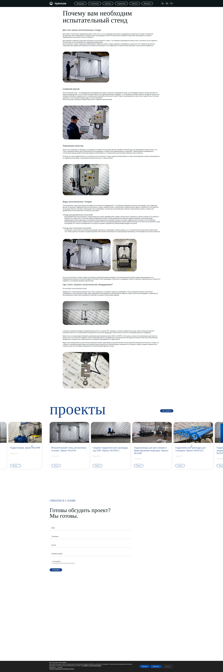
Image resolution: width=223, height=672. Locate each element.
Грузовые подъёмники (90, 612)
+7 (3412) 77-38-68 (120, 656)
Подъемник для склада (91, 623)
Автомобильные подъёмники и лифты (66, 608)
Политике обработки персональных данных (61, 668)
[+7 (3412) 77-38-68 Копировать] (162, 3)
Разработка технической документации (155, 621)
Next (191, 445)
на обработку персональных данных (63, 563)
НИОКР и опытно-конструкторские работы (156, 611)
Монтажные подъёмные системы (123, 618)
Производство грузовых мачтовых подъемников (98, 635)
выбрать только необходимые (92, 665)
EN (171, 3)
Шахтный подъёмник (90, 625)
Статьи (86, 651)
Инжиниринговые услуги (152, 605)
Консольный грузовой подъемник (93, 615)
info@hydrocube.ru (120, 658)
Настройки (168, 666)
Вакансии (57, 654)
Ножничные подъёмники (91, 620)
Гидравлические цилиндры (121, 611)
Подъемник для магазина (91, 627)
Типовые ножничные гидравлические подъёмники (98, 637)
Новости (86, 654)
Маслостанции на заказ (121, 613)
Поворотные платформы (62, 613)
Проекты (86, 656)
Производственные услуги (151, 616)
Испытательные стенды (121, 621)
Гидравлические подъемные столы (94, 610)
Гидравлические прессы (121, 616)
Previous (32, 445)
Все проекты (88, 659)
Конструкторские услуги (150, 608)
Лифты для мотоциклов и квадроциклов (66, 611)
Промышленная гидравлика (123, 605)
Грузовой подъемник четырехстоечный (95, 630)
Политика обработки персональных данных (67, 656)
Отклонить (156, 666)
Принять (144, 666)
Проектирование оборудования (153, 613)
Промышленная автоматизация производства (157, 618)
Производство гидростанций (122, 608)
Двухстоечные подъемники (92, 633)
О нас (56, 651)
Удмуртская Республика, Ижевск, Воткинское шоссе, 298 (129, 651)
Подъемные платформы (91, 617)
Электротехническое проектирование (154, 623)
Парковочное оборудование (64, 605)
